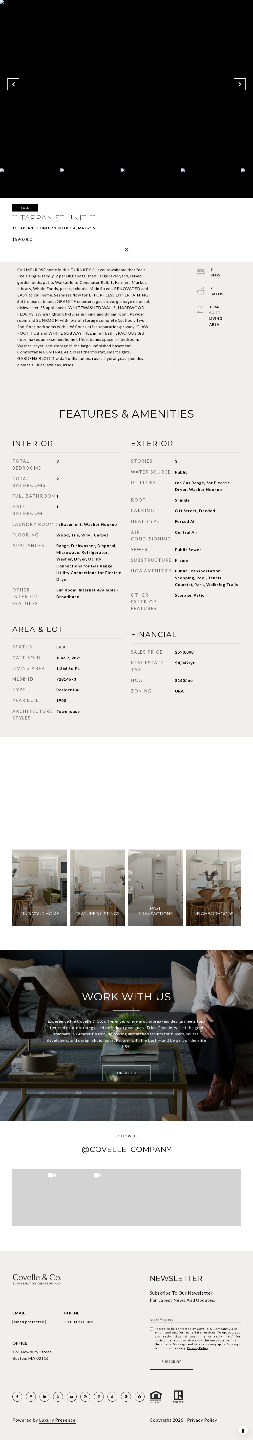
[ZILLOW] (140, 1397)
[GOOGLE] (126, 1397)
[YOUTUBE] (72, 1397)
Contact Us (126, 1073)
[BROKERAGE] (85, 1397)
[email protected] (29, 1321)
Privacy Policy (197, 1348)
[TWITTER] (58, 1397)
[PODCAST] (99, 1397)
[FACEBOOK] (17, 1397)
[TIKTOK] (112, 1397)
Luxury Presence (57, 1420)
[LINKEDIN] (44, 1397)
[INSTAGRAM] (31, 1397)
